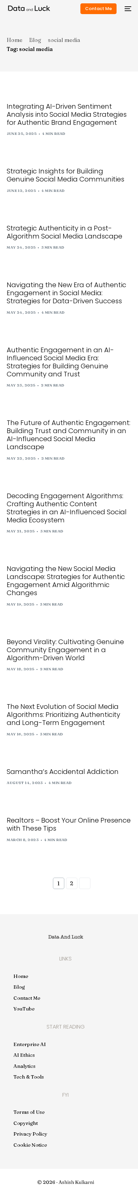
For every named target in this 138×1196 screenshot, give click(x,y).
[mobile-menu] (127, 9)
